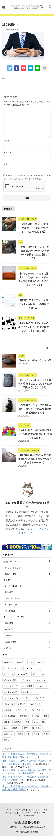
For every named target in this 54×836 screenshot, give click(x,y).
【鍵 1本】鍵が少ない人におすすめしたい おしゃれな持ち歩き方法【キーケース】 (35, 459)
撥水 (27, 722)
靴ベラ (6, 740)
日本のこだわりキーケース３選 (35, 360)
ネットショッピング (12, 698)
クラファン (25, 680)
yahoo (39, 662)
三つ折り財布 (9, 716)
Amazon (7, 662)
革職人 (46, 734)
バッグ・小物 (20, 810)
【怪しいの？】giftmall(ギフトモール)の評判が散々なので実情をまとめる (35, 434)
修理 (45, 716)
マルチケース (34, 704)
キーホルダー (23, 674)
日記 (36, 722)
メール (7, 152)
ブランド (21, 704)
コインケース (40, 680)
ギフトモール (38, 674)
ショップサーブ (10, 686)
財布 (26, 728)
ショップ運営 (26, 686)
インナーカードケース (13, 668)
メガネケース (21, 710)
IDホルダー (20, 662)
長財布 (20, 734)
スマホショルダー (11, 692)
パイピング (39, 698)
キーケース (8, 674)
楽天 (6, 728)
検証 (44, 722)
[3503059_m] (30, 68)
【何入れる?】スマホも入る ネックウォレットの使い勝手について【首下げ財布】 (33, 327)
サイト (6, 164)
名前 (6, 141)
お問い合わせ (29, 816)
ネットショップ (34, 810)
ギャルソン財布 (10, 680)
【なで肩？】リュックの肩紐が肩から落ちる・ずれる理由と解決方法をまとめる (35, 409)
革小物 (36, 734)
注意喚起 (15, 728)
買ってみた (36, 728)
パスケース (8, 704)
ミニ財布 (7, 710)
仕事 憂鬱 (23, 716)
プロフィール (25, 813)
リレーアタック (37, 710)
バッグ (27, 698)
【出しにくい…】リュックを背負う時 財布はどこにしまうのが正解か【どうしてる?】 (35, 383)
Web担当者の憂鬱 (27, 822)
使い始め (35, 716)
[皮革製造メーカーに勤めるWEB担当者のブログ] (27, 7)
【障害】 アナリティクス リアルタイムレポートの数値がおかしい (33, 304)
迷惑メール (8, 734)
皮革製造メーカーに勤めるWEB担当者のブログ (27, 827)
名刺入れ (17, 722)
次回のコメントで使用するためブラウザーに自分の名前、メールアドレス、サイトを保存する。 (27, 177)
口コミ (6, 722)
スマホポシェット (30, 692)
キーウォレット (33, 668)
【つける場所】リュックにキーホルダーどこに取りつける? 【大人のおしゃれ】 (33, 228)
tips (30, 662)
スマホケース (42, 686)
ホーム (9, 810)
